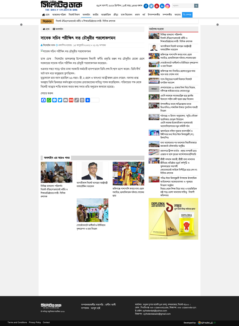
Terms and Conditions (17, 322)
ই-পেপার (187, 14)
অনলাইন (86, 14)
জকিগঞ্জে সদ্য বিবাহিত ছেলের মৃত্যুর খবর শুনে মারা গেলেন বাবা (177, 73)
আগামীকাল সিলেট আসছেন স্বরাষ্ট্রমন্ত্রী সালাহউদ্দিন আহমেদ (175, 48)
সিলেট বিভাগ (74, 14)
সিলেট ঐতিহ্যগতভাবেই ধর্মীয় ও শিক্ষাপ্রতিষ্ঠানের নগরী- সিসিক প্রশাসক (176, 38)
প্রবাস (137, 14)
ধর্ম (143, 14)
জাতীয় (95, 14)
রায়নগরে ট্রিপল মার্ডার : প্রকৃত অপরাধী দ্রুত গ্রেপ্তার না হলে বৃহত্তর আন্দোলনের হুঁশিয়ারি (178, 152)
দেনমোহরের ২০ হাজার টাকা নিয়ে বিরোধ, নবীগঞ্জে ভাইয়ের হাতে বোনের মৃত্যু (177, 89)
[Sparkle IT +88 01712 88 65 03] (206, 323)
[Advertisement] (92, 131)
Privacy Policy (35, 322)
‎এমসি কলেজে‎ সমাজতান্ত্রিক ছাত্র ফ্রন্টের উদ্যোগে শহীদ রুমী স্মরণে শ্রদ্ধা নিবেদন (176, 97)
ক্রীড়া (116, 14)
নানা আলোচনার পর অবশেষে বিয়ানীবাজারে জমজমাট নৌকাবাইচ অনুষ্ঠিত (178, 144)
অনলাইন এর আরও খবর (57, 158)
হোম (47, 14)
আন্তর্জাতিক (106, 14)
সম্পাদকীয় (167, 14)
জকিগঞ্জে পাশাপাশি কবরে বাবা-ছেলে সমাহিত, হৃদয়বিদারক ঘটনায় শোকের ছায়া (128, 192)
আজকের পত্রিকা (59, 14)
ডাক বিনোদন (126, 14)
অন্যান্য (178, 14)
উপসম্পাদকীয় (154, 14)
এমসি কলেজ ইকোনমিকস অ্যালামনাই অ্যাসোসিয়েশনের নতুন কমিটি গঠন (179, 121)
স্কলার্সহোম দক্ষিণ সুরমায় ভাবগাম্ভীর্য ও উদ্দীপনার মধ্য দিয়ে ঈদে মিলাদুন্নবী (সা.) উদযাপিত (177, 134)
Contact (46, 322)
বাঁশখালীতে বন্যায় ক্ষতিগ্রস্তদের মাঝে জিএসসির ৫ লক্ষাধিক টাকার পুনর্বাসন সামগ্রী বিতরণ (179, 107)
